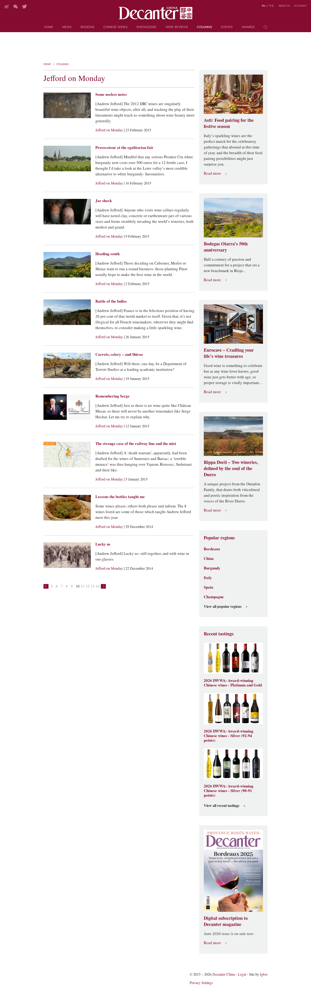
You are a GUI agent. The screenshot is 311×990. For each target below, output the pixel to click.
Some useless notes (111, 94)
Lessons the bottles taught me (120, 496)
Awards (248, 27)
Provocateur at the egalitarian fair (124, 147)
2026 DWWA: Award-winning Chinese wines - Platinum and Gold (233, 683)
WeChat (15, 6)
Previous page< (45, 586)
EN (263, 6)
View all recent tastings (221, 806)
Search (265, 28)
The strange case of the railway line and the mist (135, 443)
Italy (208, 577)
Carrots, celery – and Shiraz (119, 354)
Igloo (264, 974)
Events (227, 27)
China (209, 558)
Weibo (7, 6)
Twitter (24, 6)
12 (87, 586)
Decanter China (155, 13)
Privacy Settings (201, 982)
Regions (87, 27)
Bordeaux (212, 548)
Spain (208, 587)
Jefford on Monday (109, 130)
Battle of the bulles (111, 301)
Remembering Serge (112, 396)
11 (82, 586)
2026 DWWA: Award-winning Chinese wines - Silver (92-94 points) (228, 736)
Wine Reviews (177, 27)
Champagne (214, 596)
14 (97, 586)
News (66, 27)
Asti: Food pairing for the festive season (229, 123)
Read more (212, 173)
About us (284, 6)
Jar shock (103, 200)
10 (77, 586)
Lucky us (102, 544)
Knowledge (146, 27)
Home (48, 27)
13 (92, 586)
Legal (242, 974)
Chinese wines (115, 27)
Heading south (107, 253)
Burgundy (212, 568)
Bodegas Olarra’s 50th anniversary (226, 247)
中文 (271, 6)
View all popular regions (223, 606)
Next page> (103, 586)
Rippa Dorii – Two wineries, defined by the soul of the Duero (231, 468)
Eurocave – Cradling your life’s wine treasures (229, 353)
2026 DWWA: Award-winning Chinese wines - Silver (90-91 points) (228, 791)
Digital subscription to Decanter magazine (226, 921)
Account (300, 6)
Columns (204, 27)
